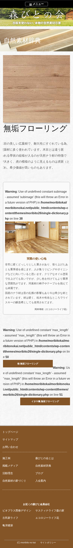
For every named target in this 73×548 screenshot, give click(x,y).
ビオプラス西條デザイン (16, 510)
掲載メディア (10, 465)
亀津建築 (7, 525)
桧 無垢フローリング (27, 363)
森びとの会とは (44, 458)
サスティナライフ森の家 (49, 510)
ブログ (39, 473)
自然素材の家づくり (14, 480)
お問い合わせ (10, 446)
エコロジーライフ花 (47, 517)
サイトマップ (10, 439)
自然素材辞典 (43, 465)
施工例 (6, 458)
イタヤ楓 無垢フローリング (45, 401)
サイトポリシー (48, 542)
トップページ (10, 431)
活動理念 (7, 473)
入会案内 (40, 480)
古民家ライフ (10, 517)
